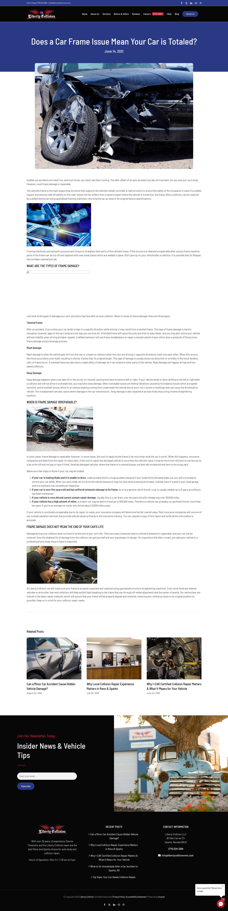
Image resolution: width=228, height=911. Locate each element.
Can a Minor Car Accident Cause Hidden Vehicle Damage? (114, 836)
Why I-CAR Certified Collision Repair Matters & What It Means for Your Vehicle (114, 857)
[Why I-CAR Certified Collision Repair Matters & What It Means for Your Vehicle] (174, 658)
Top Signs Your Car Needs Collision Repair (114, 877)
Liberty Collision (87, 896)
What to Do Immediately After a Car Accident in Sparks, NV (114, 868)
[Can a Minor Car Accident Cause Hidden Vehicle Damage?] (54, 658)
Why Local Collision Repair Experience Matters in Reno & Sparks (114, 846)
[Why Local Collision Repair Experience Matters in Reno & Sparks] (114, 658)
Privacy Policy (119, 896)
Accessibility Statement (136, 896)
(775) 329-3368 (42, 3)
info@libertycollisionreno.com (59, 3)
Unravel (161, 896)
